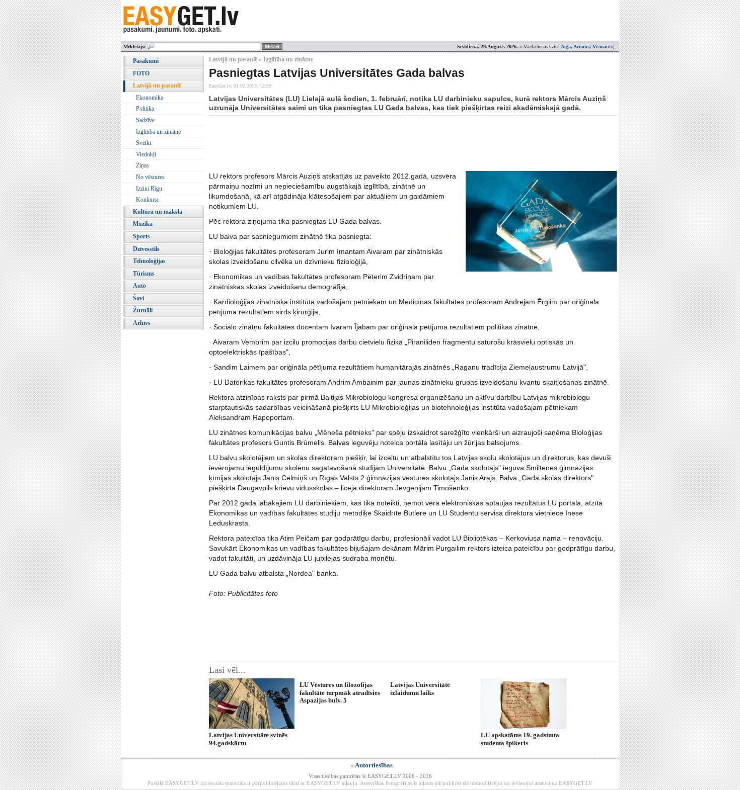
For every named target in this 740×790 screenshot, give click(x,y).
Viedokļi (146, 154)
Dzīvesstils (146, 248)
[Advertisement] (392, 143)
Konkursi (147, 199)
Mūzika (143, 223)
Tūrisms (144, 273)
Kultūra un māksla (157, 211)
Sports (141, 236)
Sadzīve (145, 120)
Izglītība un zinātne (158, 131)
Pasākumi (146, 60)
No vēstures (150, 177)
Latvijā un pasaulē (157, 85)
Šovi (138, 298)
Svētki (143, 142)
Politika (145, 108)
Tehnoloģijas (149, 261)
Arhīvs (142, 322)
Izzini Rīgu (149, 188)
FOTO (141, 73)
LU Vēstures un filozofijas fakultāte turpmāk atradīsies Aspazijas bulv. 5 (340, 692)
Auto (139, 285)
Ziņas (142, 165)
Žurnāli (143, 310)
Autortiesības (374, 765)
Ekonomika (149, 97)
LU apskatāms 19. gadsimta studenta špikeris (520, 738)
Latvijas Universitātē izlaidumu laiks (420, 688)
